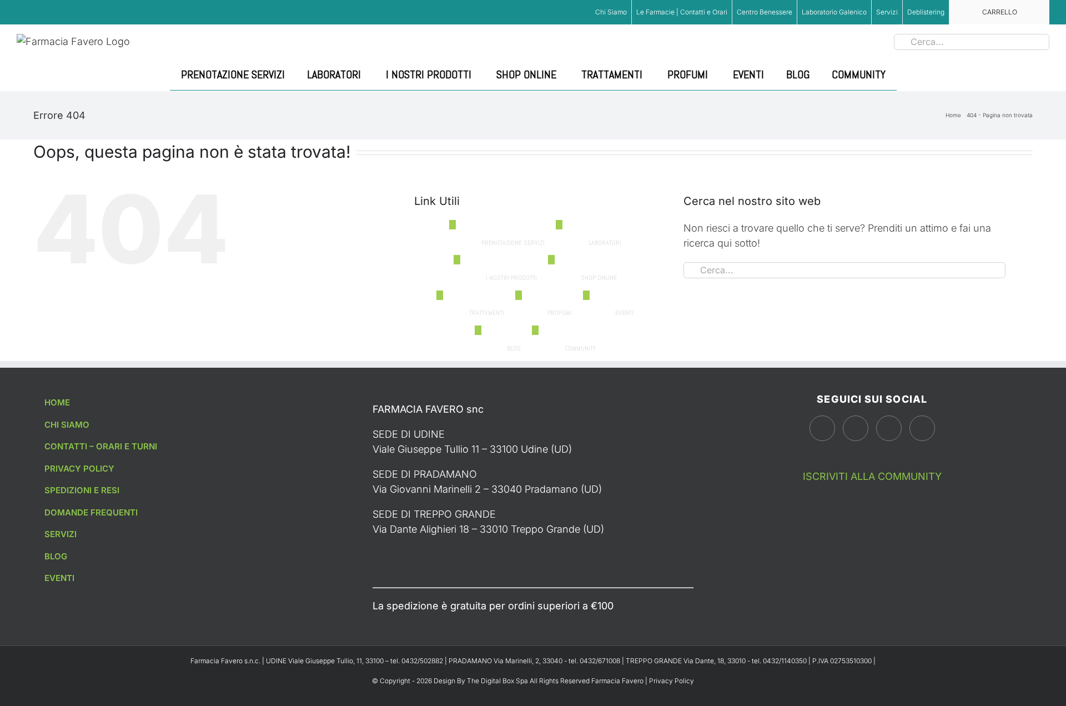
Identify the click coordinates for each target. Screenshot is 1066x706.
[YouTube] (889, 428)
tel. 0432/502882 (417, 661)
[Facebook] (822, 428)
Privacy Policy (671, 681)
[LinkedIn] (922, 428)
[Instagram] (855, 428)
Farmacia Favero (617, 681)
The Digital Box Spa (498, 681)
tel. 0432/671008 (595, 661)
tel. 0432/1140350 (780, 661)
